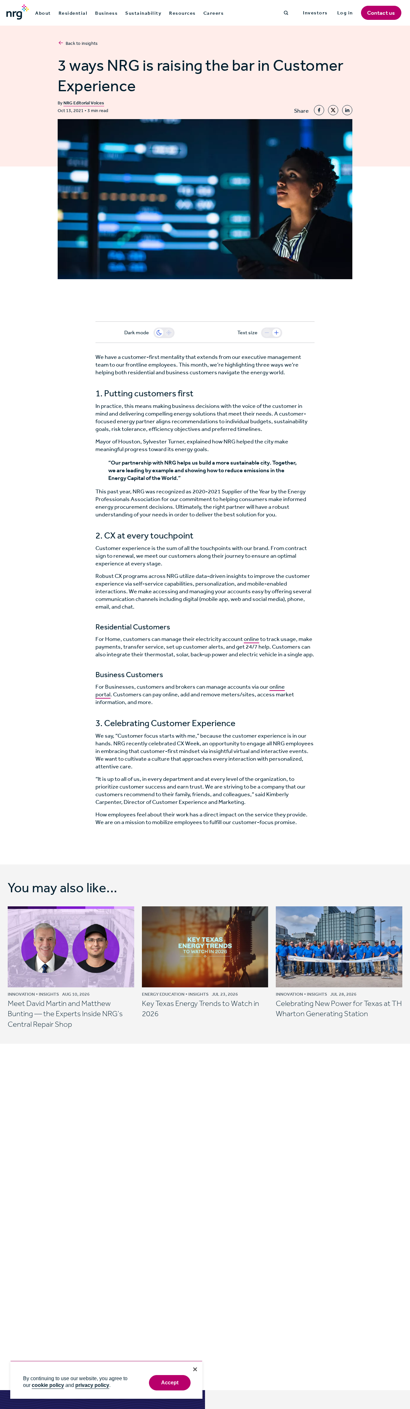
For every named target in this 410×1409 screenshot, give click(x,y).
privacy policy (92, 1385)
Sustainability (143, 13)
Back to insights (82, 43)
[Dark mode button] (159, 332)
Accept (170, 1382)
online (251, 639)
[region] (106, 1380)
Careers (213, 13)
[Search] (286, 12)
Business (106, 13)
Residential (73, 13)
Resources (182, 13)
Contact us (381, 12)
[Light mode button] (169, 332)
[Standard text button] (267, 332)
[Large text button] (276, 332)
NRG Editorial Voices (83, 103)
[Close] (195, 1369)
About (43, 13)
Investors (315, 13)
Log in (345, 13)
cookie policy (48, 1385)
